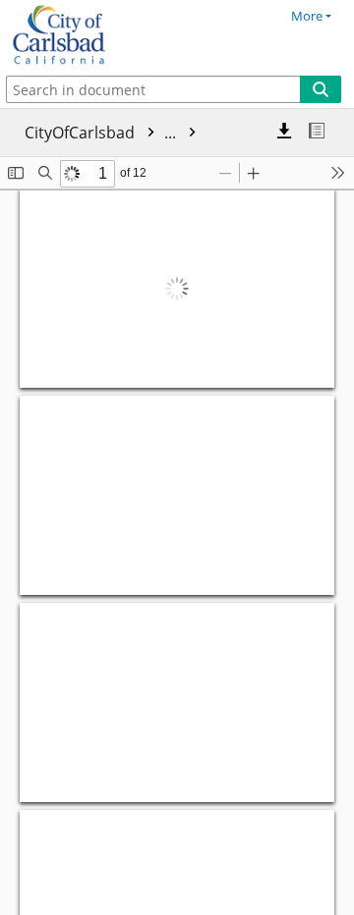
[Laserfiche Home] (83, 35)
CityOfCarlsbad (102, 132)
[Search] (320, 89)
